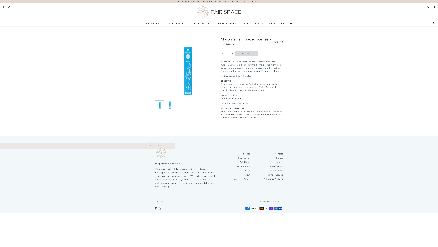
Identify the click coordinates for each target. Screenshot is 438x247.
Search (279, 162)
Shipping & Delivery (273, 179)
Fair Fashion (177, 24)
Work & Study (227, 24)
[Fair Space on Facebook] (156, 208)
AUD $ (160, 201)
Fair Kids (153, 24)
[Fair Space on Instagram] (160, 208)
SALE (246, 24)
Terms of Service (275, 175)
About (259, 24)
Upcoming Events (281, 24)
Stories (279, 158)
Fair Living (202, 24)
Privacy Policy (276, 166)
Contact (279, 154)
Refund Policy (276, 170)
